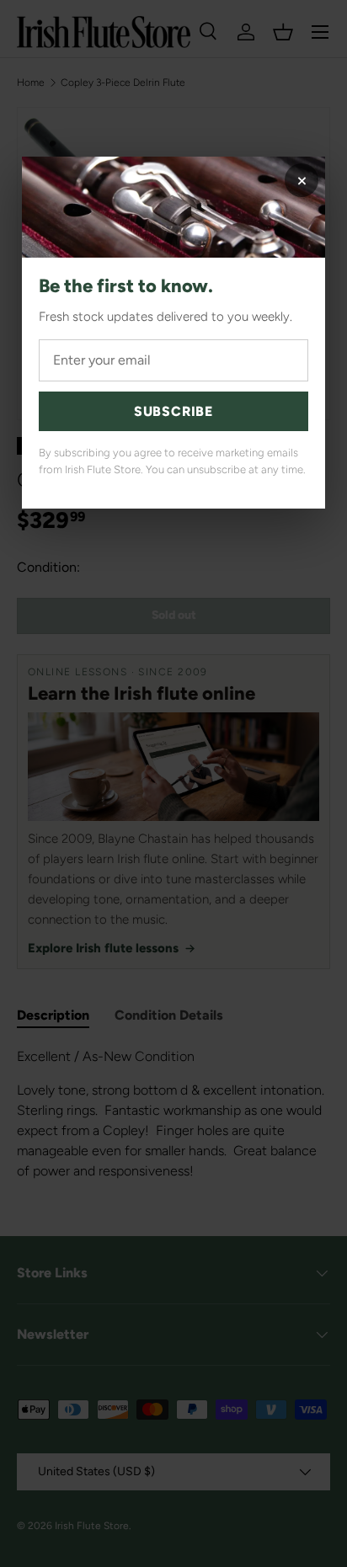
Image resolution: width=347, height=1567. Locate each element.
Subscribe (173, 411)
